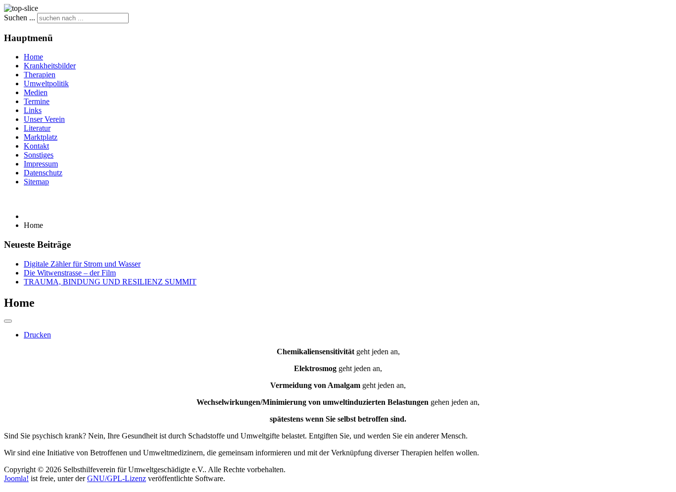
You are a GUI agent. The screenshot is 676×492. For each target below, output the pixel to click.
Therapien (39, 74)
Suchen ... (19, 17)
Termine (36, 101)
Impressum (41, 164)
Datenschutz (43, 172)
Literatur (37, 128)
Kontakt (36, 146)
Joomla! (16, 478)
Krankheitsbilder (50, 65)
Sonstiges (38, 155)
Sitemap (36, 181)
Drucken (37, 334)
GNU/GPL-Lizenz (116, 478)
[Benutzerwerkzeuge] (8, 321)
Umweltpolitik (46, 83)
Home (33, 57)
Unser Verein (44, 119)
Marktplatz (40, 137)
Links (33, 110)
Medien (36, 92)
